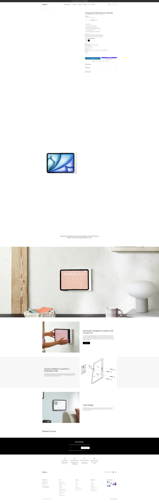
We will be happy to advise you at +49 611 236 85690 (79, 1)
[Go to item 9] (70, 316)
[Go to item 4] (53, 316)
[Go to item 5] (56, 316)
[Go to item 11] (76, 316)
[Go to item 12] (80, 316)
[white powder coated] (86, 40)
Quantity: (86, 52)
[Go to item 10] (73, 316)
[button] (94, 20)
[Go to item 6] (60, 316)
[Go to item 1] (43, 316)
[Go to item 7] (63, 316)
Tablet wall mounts (67, 4)
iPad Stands (74, 4)
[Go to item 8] (66, 316)
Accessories (80, 4)
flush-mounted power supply (68, 467)
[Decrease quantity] (86, 55)
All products (85, 4)
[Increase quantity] (90, 55)
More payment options (109, 59)
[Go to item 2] (47, 316)
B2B (89, 4)
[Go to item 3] (50, 316)
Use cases (93, 4)
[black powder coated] (89, 40)
